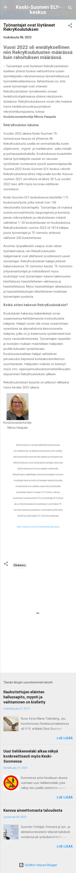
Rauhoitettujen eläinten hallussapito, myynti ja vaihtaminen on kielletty (24, 697)
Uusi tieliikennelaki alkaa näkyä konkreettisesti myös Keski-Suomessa (30, 756)
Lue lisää (65, 738)
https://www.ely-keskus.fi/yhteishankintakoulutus (38, 527)
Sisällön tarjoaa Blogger (40, 865)
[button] (70, 26)
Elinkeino (20, 565)
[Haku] (70, 8)
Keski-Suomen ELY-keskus (38, 9)
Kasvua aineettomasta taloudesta (32, 810)
